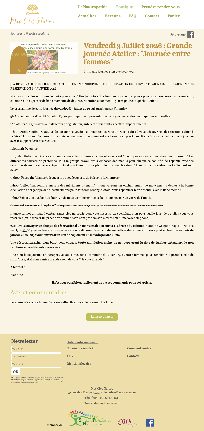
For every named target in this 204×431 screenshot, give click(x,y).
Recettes (112, 16)
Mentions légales (79, 363)
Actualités (87, 16)
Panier (174, 16)
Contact (152, 16)
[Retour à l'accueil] (32, 14)
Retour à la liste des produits (29, 34)
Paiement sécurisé (80, 348)
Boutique (124, 7)
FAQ (132, 16)
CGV (70, 356)
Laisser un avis (102, 317)
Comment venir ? (139, 348)
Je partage (178, 34)
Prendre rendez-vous (161, 7)
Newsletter (24, 341)
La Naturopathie (93, 7)
